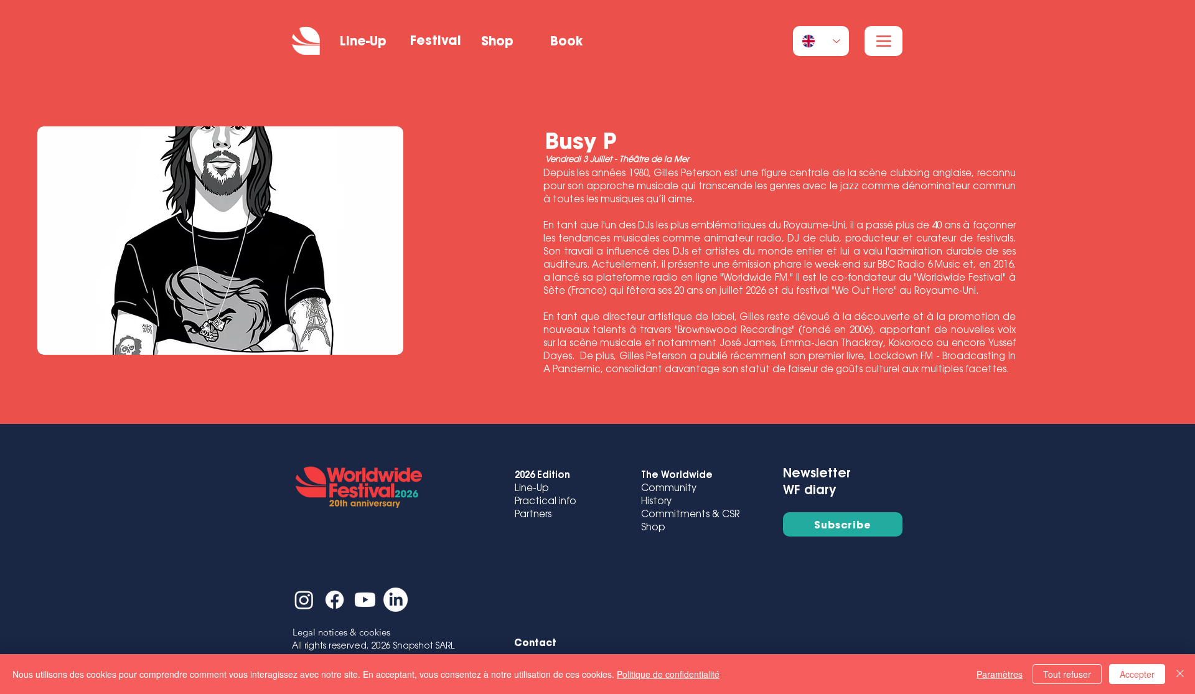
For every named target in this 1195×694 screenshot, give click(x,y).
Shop (653, 528)
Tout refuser (1067, 674)
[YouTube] (365, 600)
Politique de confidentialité (668, 674)
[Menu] (883, 41)
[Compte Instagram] (304, 600)
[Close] (1180, 674)
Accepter (1137, 674)
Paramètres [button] (1000, 674)
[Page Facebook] (334, 600)
